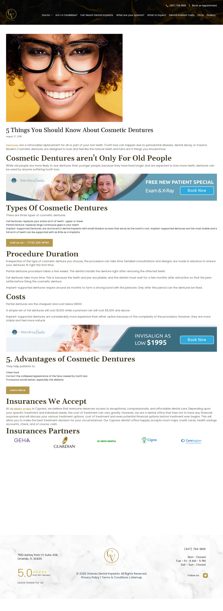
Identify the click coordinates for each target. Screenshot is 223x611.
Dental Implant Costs (181, 15)
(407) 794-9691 (178, 5)
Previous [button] (3, 443)
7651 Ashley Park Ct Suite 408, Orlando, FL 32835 (37, 557)
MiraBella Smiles (20, 409)
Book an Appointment (204, 5)
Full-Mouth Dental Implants (96, 15)
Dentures (12, 145)
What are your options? (130, 15)
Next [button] (219, 443)
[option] (23, 440)
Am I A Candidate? (66, 15)
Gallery (211, 15)
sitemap (136, 577)
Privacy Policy (90, 577)
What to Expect (156, 15)
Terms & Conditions (114, 577)
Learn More (17, 390)
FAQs (201, 15)
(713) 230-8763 (29, 242)
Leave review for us (30, 582)
